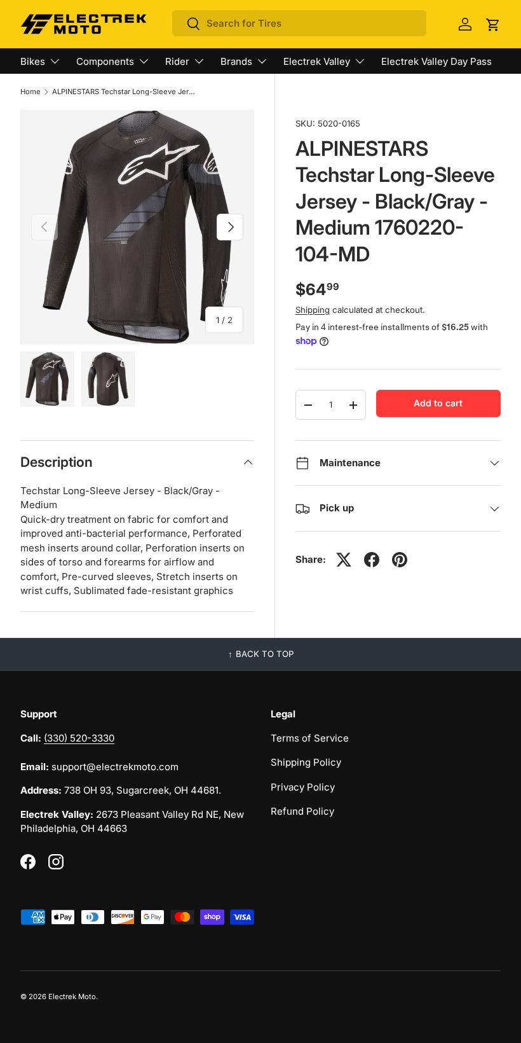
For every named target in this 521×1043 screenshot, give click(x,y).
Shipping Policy (306, 762)
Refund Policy (302, 811)
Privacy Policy (303, 787)
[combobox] (299, 23)
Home (30, 91)
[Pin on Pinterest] (400, 560)
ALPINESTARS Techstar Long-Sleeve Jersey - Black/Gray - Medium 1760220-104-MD (123, 91)
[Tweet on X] (344, 560)
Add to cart (438, 402)
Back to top (265, 654)
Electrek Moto (72, 996)
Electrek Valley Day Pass (436, 61)
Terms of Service (310, 738)
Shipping (312, 310)
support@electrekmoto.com (115, 767)
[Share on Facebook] (372, 560)
